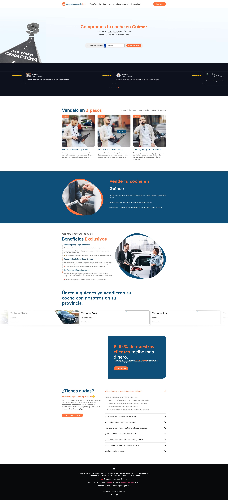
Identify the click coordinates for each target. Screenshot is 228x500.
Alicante (131, 482)
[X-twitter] (117, 495)
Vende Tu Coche (95, 4)
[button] (109, 87)
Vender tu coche (133, 45)
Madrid (109, 482)
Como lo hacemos (118, 491)
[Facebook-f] (111, 495)
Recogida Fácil (135, 4)
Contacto (106, 491)
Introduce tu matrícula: (95, 45)
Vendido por (18, 313)
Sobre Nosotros (108, 4)
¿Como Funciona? (122, 4)
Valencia (124, 482)
